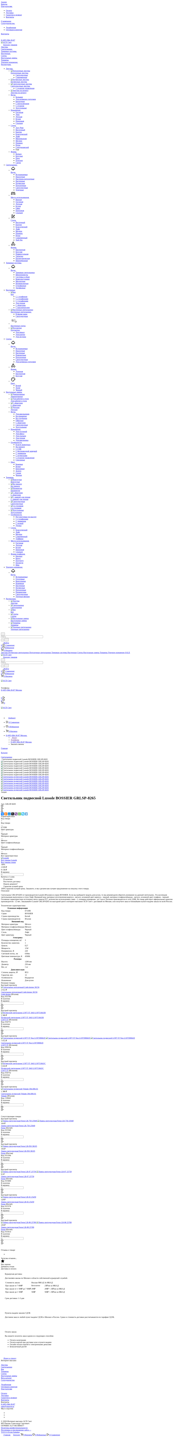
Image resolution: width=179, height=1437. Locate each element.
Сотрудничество (8, 1380)
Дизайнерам (11, 27)
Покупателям (6, 1389)
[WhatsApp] (19, 813)
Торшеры (5, 1371)
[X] (12, 813)
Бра (2, 1369)
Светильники (6, 1367)
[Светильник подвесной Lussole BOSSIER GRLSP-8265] (25, 777)
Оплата (9, 10)
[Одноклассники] (5, 813)
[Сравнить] (2, 809)
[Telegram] (26, 813)
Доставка (10, 13)
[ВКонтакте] (2, 813)
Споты (4, 1374)
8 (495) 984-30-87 (8, 40)
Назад (14, 738)
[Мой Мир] (9, 813)
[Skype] (22, 813)
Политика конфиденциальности (14, 1428)
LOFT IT (4, 1020)
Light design (6, 994)
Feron (3, 1128)
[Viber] (16, 813)
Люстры (4, 1365)
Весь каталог (6, 1378)
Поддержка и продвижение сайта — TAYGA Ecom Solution (16, 1431)
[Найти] (7, 639)
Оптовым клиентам (14, 30)
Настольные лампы (9, 1376)
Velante (4, 1096)
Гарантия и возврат (14, 15)
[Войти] (2, 695)
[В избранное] (2, 806)
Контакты (10, 17)
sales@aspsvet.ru (7, 1406)
